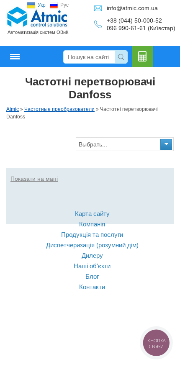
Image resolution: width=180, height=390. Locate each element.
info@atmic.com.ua (132, 8)
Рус (64, 5)
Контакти (92, 286)
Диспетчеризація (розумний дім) (92, 245)
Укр (42, 5)
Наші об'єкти (92, 265)
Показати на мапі (34, 178)
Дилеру (92, 255)
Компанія (92, 224)
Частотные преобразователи (59, 109)
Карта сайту (92, 213)
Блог (92, 276)
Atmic (12, 109)
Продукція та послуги (92, 234)
